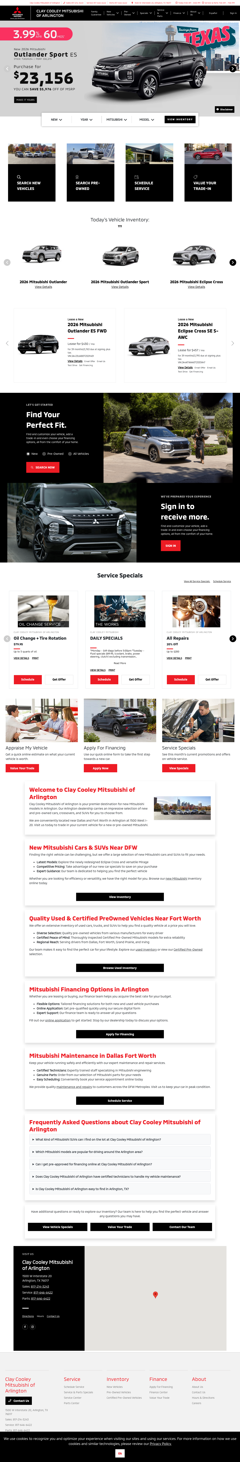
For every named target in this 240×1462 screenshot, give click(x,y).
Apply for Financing (120, 1034)
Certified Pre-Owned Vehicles (124, 1397)
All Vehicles (81, 453)
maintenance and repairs (74, 1086)
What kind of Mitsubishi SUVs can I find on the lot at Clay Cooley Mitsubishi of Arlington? (98, 1139)
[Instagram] (32, 1327)
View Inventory (120, 897)
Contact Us (53, 1316)
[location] (132, 3)
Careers (196, 1403)
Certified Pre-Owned (188, 949)
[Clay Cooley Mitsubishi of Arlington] (47, 12)
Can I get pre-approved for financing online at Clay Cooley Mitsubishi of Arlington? (94, 1164)
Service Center (72, 1397)
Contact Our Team (182, 1227)
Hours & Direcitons (203, 1397)
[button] (155, 1295)
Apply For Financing (161, 1386)
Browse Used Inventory (120, 968)
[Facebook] (25, 1327)
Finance (158, 1379)
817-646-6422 (43, 1292)
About (199, 1379)
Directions (28, 1316)
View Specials (178, 768)
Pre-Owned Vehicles (119, 1392)
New (35, 453)
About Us (197, 1386)
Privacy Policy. (161, 1444)
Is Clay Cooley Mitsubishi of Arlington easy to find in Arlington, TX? (82, 1189)
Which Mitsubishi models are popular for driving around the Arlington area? (89, 1151)
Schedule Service (222, 581)
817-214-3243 (40, 1286)
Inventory (118, 1379)
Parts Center (71, 1403)
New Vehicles (115, 1386)
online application (58, 1020)
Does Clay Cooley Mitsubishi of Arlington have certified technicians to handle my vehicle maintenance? (108, 1176)
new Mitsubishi (176, 878)
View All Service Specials (197, 581)
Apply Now (100, 768)
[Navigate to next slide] (237, 68)
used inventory (146, 949)
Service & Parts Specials (78, 1392)
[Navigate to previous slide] (3, 68)
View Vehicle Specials (58, 1227)
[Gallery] (120, 69)
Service (72, 1379)
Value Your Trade (22, 768)
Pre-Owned (55, 453)
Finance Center (158, 1392)
